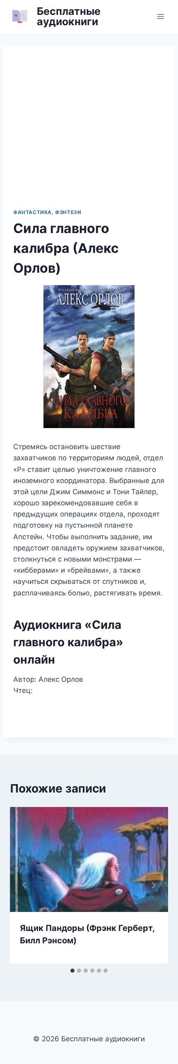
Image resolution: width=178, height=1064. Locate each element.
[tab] (72, 971)
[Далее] (153, 885)
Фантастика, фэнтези (47, 212)
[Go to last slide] (24, 885)
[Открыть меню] (160, 16)
